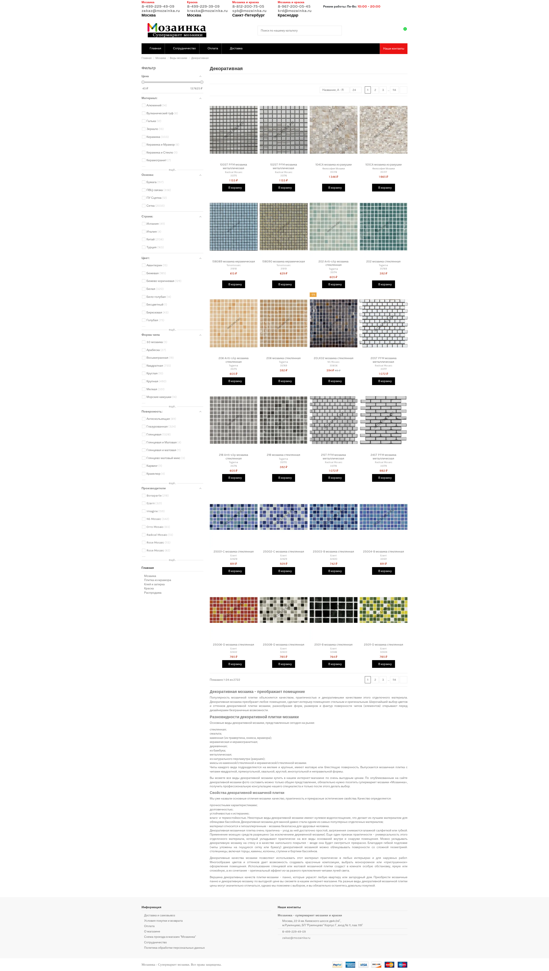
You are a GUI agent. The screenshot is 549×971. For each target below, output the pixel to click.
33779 (383, 466)
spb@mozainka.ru (249, 10)
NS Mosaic (333, 362)
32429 (283, 559)
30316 (333, 172)
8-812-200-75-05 (248, 6)
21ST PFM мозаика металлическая (333, 456)
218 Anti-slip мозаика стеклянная (233, 456)
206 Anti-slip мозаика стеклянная (234, 360)
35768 (383, 268)
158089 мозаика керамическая (233, 261)
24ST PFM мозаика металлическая (383, 456)
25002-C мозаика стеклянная (283, 551)
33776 (283, 175)
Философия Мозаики (333, 168)
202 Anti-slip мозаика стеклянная (333, 263)
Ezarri (233, 555)
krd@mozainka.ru (295, 10)
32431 (383, 559)
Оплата (149, 926)
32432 (233, 652)
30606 (334, 365)
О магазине (152, 931)
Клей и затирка (154, 584)
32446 (333, 652)
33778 (333, 466)
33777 (383, 369)
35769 (283, 365)
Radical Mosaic (233, 172)
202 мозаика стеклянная (383, 261)
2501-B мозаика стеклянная (333, 644)
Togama (333, 269)
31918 (233, 268)
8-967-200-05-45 (294, 6)
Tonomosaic (234, 265)
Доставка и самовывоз (159, 915)
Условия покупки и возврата (163, 921)
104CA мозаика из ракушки (333, 164)
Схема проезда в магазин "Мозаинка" (170, 937)
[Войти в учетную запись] (395, 30)
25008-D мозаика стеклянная (283, 644)
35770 (283, 462)
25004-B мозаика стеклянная (383, 551)
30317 (383, 172)
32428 (233, 559)
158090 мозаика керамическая (283, 261)
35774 (333, 272)
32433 (283, 652)
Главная (148, 568)
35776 (233, 466)
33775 (233, 175)
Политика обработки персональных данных (174, 948)
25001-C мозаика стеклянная (234, 551)
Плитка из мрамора (157, 580)
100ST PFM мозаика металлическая (233, 166)
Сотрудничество (155, 942)
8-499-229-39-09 (203, 6)
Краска (149, 588)
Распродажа (152, 593)
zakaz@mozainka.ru (161, 10)
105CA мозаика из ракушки (383, 164)
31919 (284, 268)
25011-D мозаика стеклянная (383, 644)
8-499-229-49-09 (158, 6)
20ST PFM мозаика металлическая (384, 360)
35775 (233, 369)
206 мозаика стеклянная (283, 358)
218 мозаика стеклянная (283, 455)
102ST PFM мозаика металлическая (283, 166)
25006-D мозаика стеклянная (233, 644)
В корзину (235, 188)
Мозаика (150, 576)
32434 (383, 652)
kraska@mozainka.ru (207, 10)
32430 (333, 559)
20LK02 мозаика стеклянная (333, 358)
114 (394, 90)
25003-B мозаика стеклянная (333, 551)
